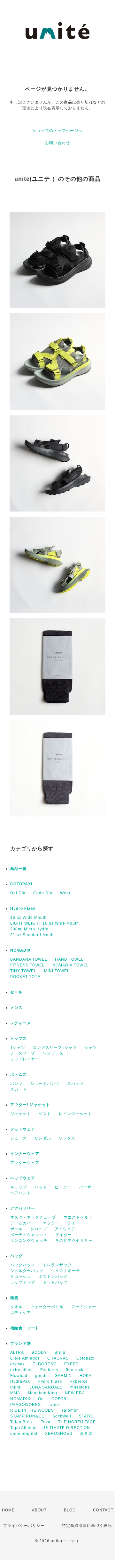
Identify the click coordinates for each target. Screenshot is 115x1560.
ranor (54, 1404)
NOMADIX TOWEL (70, 965)
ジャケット (20, 1114)
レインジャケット (75, 1114)
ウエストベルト (78, 1217)
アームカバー (22, 1223)
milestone (80, 1387)
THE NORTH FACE (77, 1422)
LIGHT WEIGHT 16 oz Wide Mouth (44, 923)
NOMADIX (20, 950)
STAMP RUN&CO (27, 1416)
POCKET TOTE (25, 976)
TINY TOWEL (23, 971)
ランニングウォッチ (29, 1240)
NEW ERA (75, 1393)
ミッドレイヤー (24, 1059)
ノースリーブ (22, 1053)
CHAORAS (58, 1358)
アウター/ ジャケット (30, 1105)
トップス (18, 1038)
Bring (60, 1352)
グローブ (38, 1229)
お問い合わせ (57, 143)
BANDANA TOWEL (28, 959)
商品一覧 (18, 868)
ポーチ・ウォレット (29, 1234)
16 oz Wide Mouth (28, 917)
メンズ (16, 1007)
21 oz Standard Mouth (32, 935)
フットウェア (22, 1129)
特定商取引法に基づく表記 (87, 1525)
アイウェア (65, 1229)
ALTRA (17, 1352)
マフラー (51, 1223)
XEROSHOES (58, 1433)
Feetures (49, 1370)
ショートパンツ (44, 1083)
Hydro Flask (23, 908)
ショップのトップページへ (57, 130)
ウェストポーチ (65, 1271)
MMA (15, 1393)
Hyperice (79, 1381)
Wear (65, 893)
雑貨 (14, 1298)
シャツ (91, 1047)
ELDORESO (45, 1364)
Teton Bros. (21, 1422)
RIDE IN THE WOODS (32, 1410)
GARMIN (63, 1375)
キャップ (18, 1187)
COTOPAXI (21, 884)
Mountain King (42, 1393)
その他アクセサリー (74, 1240)
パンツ (16, 1083)
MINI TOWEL (57, 971)
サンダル (42, 1138)
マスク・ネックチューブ (33, 1217)
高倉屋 (86, 1433)
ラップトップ (22, 1282)
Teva (45, 1422)
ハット (40, 1187)
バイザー (87, 1187)
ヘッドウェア (22, 1178)
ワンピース (53, 1053)
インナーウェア (24, 1153)
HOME (8, 1510)
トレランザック (57, 1265)
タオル (16, 1307)
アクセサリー (22, 1208)
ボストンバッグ (53, 1276)
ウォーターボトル (47, 1307)
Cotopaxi (85, 1358)
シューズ (18, 1138)
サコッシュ (20, 1276)
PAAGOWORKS (25, 1404)
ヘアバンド (20, 1193)
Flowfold (18, 1375)
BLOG (70, 1510)
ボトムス (18, 1074)
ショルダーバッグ (26, 1271)
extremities (21, 1370)
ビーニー (63, 1187)
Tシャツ (17, 1047)
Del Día (18, 893)
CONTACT (103, 1510)
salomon (70, 1410)
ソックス (67, 1138)
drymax (17, 1364)
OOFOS (58, 1399)
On (41, 1399)
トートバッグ (55, 1282)
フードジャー (83, 1307)
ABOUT (39, 1510)
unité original (23, 1433)
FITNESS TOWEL (27, 965)
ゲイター (63, 1234)
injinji (16, 1387)
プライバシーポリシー (24, 1525)
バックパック (22, 1265)
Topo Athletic (23, 1428)
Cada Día (42, 893)
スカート (18, 1089)
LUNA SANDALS (46, 1387)
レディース (20, 1023)
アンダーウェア (24, 1162)
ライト (73, 1223)
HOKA (86, 1375)
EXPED (71, 1364)
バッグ (16, 1256)
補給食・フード (24, 1328)
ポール (16, 1229)
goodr (41, 1375)
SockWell (61, 1416)
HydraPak (20, 1381)
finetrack (74, 1370)
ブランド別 (20, 1343)
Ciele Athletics (25, 1358)
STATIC (86, 1416)
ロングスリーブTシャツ (55, 1047)
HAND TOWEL (69, 959)
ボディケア (20, 1312)
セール (16, 992)
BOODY (39, 1352)
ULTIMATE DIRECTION (67, 1428)
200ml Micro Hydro (29, 929)
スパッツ (75, 1083)
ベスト (45, 1114)
